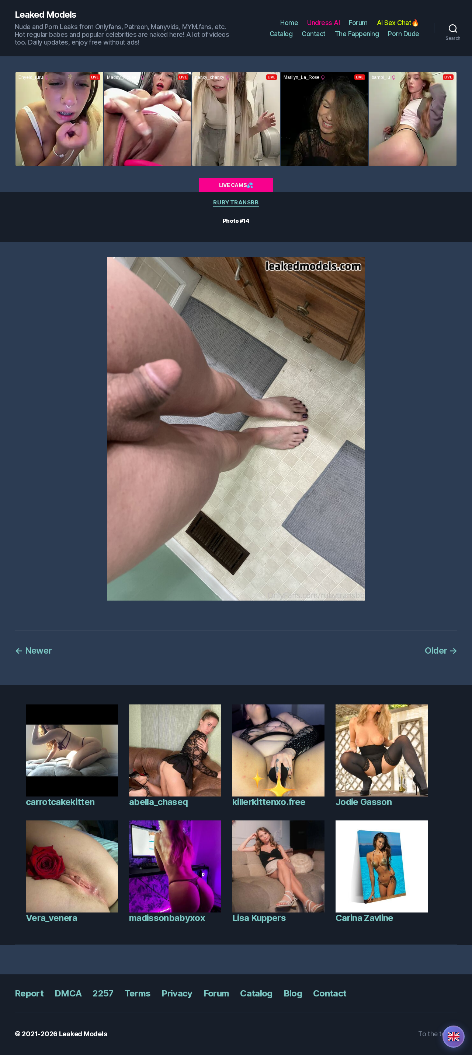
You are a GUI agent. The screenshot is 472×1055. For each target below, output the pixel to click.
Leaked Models (45, 14)
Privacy (177, 993)
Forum (358, 23)
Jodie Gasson (364, 801)
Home (289, 23)
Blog (293, 993)
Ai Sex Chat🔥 (398, 23)
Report (29, 993)
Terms (138, 993)
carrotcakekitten (60, 801)
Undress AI (323, 23)
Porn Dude (403, 34)
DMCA (68, 993)
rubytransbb (235, 202)
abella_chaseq (158, 801)
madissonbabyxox (167, 917)
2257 (103, 993)
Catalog (281, 34)
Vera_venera (51, 917)
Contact (314, 34)
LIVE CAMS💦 (236, 185)
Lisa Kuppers (259, 917)
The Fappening (357, 34)
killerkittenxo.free (268, 801)
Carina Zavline (364, 917)
